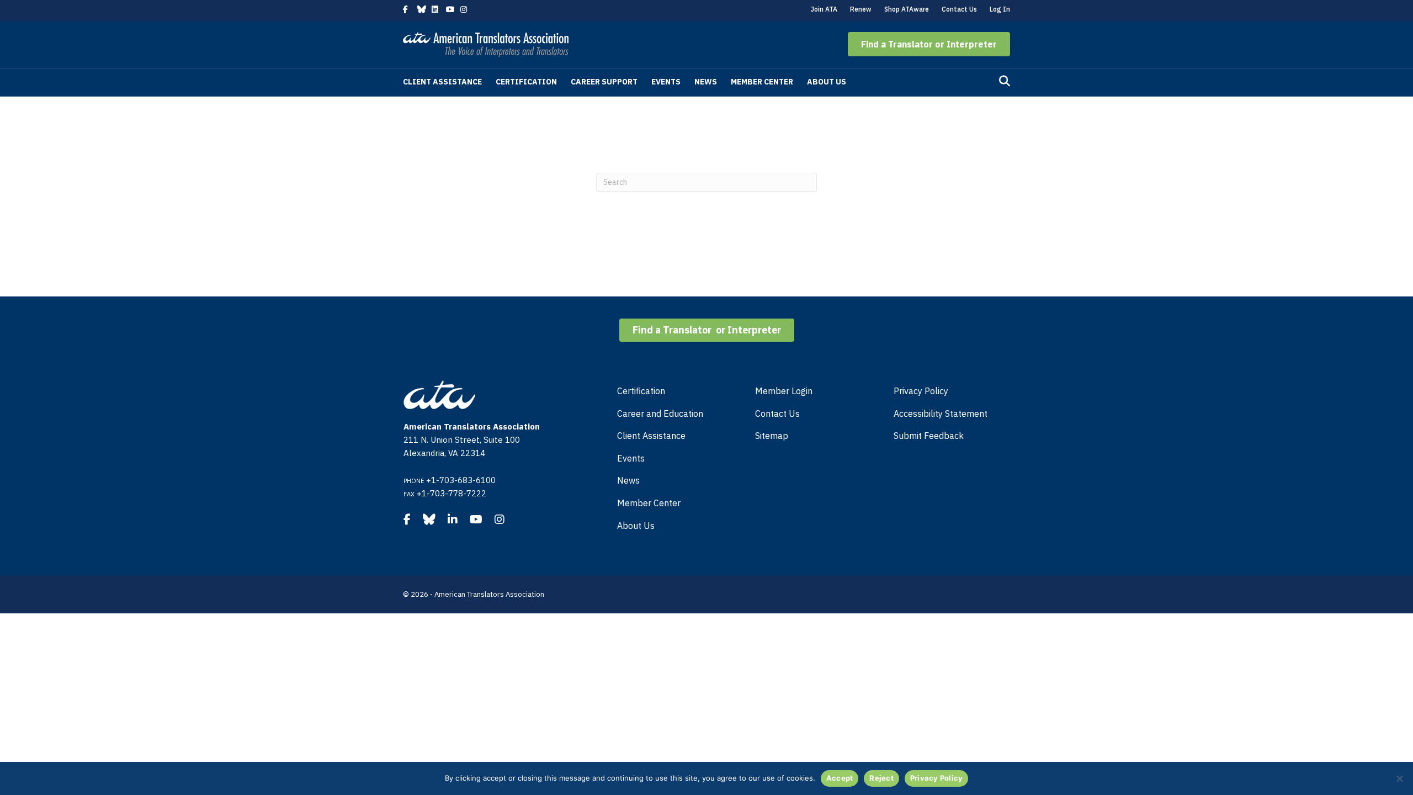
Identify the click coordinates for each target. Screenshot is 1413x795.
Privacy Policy (921, 390)
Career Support (604, 82)
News (705, 82)
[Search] (1004, 81)
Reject (881, 777)
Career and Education (660, 413)
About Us (826, 82)
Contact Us (959, 9)
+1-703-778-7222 (451, 493)
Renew (861, 9)
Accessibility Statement (940, 413)
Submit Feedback (929, 435)
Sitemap (771, 435)
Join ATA (824, 9)
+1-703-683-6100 (461, 480)
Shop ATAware (906, 9)
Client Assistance (442, 82)
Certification (526, 82)
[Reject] (1399, 778)
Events (666, 82)
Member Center (762, 82)
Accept (839, 777)
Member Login (783, 390)
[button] (929, 44)
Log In (1000, 9)
